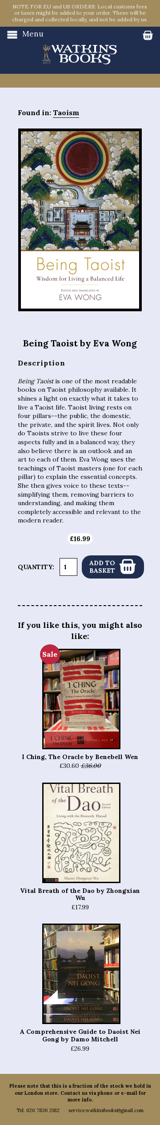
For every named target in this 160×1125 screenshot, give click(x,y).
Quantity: (36, 567)
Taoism (66, 112)
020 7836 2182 (43, 1110)
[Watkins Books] (80, 46)
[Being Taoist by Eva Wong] (80, 220)
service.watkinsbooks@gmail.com (106, 1110)
